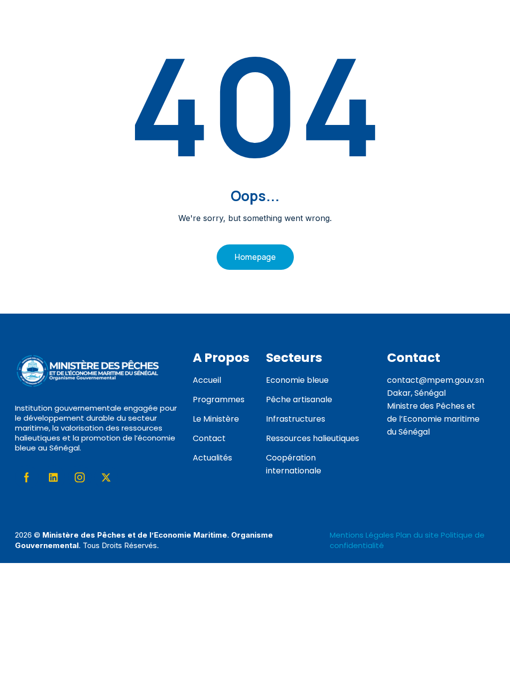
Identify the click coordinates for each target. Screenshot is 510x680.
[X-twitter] (106, 477)
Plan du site (417, 535)
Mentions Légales (363, 535)
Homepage (255, 256)
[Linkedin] (53, 477)
